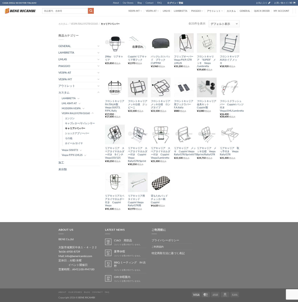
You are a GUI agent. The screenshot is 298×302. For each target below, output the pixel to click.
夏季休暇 (119, 251)
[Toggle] (98, 46)
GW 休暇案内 (122, 276)
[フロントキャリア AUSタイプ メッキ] (230, 43)
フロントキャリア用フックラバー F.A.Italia (183, 104)
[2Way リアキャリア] (115, 43)
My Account (281, 10)
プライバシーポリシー (165, 240)
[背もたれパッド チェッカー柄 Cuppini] (161, 182)
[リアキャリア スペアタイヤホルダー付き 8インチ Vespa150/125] (115, 134)
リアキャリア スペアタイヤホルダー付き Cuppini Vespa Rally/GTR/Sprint (137, 154)
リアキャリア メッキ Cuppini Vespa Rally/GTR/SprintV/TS (185, 151)
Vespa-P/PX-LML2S (72, 154)
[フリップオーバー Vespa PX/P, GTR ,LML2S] (184, 43)
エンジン (70, 118)
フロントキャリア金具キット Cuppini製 (206, 104)
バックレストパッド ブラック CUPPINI (160, 59)
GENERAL (245, 10)
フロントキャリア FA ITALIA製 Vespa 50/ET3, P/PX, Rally (115, 106)
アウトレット (214, 10)
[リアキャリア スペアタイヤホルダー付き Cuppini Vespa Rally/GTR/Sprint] (138, 134)
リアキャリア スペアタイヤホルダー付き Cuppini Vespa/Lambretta (160, 153)
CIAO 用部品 (123, 240)
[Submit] (91, 11)
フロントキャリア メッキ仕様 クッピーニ (138, 104)
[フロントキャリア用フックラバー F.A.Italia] (184, 87)
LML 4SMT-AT (69, 103)
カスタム (231, 10)
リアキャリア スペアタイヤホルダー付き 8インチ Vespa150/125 (115, 153)
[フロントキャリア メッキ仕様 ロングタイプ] (161, 87)
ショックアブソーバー (77, 133)
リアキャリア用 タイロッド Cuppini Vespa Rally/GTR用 (137, 200)
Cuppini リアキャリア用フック (137, 58)
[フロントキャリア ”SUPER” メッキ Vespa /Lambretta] (207, 43)
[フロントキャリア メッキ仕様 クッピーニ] (138, 87)
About (116, 2)
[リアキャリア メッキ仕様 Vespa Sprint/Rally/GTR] (207, 134)
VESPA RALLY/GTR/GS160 (84, 23)
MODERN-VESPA (71, 108)
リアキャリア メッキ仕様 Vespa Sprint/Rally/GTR (206, 151)
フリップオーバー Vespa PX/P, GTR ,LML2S (184, 59)
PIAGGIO (196, 10)
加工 (61, 162)
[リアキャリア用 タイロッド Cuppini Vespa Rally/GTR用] (138, 182)
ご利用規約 (158, 246)
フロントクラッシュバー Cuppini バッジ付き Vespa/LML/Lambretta (232, 106)
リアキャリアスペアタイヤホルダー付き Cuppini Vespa (114, 200)
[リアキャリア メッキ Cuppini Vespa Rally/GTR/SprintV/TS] (184, 134)
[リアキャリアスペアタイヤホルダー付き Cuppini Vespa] (115, 182)
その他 (68, 138)
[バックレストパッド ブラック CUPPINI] (161, 43)
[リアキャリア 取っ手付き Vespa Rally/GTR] (230, 134)
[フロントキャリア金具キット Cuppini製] (207, 87)
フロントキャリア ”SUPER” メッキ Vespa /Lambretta (206, 61)
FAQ (159, 2)
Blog (139, 2)
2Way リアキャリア (114, 58)
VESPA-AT (151, 10)
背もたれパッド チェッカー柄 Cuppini (160, 199)
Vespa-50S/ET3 (70, 149)
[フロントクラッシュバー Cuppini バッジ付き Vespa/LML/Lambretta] (230, 87)
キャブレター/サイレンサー (80, 123)
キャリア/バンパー (75, 128)
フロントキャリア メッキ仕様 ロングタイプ (161, 104)
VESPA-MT (134, 10)
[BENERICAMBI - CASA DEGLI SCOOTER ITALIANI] (20, 10)
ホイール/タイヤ (74, 143)
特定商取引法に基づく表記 (168, 253)
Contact (149, 2)
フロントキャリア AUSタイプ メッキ (230, 59)
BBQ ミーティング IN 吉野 (130, 264)
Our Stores (128, 2)
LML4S (166, 10)
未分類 (62, 169)
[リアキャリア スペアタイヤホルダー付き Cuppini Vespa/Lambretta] (161, 134)
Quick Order (262, 10)
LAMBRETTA (180, 10)
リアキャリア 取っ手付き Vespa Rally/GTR (229, 151)
